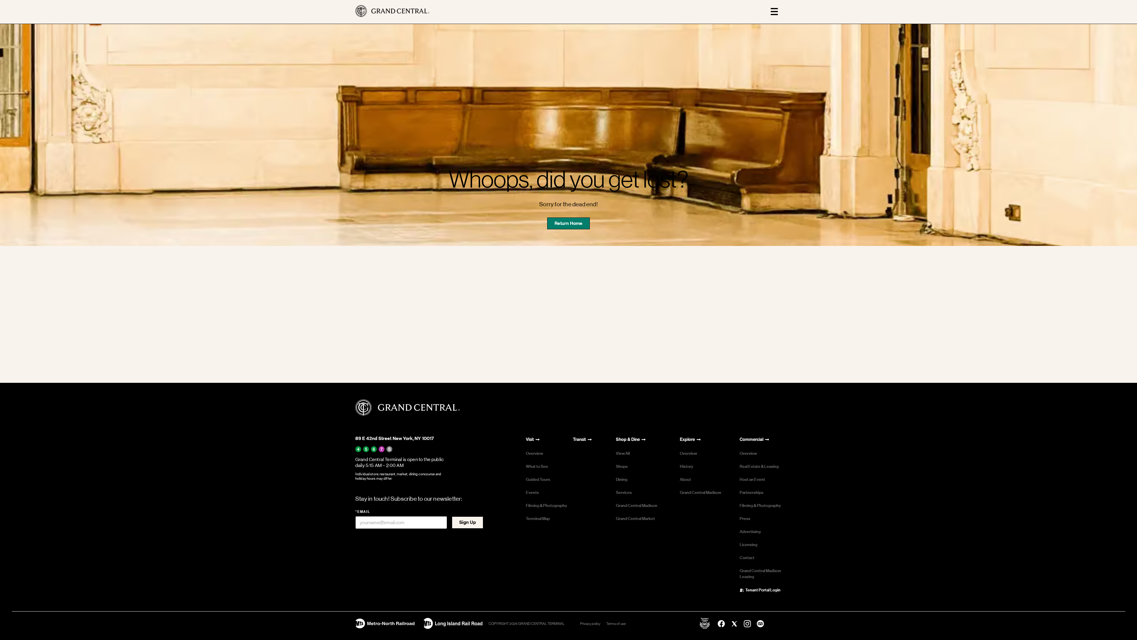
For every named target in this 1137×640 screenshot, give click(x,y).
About (685, 479)
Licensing (748, 544)
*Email (362, 512)
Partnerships (751, 492)
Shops (622, 466)
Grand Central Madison (636, 505)
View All (623, 453)
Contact (747, 557)
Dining (621, 479)
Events (532, 492)
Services (624, 492)
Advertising (750, 531)
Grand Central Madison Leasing (760, 573)
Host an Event (752, 479)
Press (745, 518)
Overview (534, 453)
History (686, 466)
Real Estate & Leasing (759, 466)
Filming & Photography (546, 505)
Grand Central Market (635, 518)
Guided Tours (538, 479)
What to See (537, 466)
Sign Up (467, 522)
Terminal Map (538, 518)
